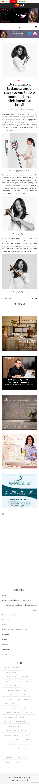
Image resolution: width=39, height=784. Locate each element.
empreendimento (11, 703)
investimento (21, 721)
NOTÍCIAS (13, 1)
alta (25, 667)
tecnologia (21, 757)
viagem (18, 762)
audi (28, 681)
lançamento (9, 726)
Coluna (4, 595)
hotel (21, 717)
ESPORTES (22, 1)
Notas (4, 640)
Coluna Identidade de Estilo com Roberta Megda (21, 607)
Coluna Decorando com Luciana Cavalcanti (17, 600)
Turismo (7, 762)
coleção (26, 694)
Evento (25, 708)
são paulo (8, 757)
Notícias (19, 81)
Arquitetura (9, 681)
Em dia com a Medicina (10, 615)
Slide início (6, 649)
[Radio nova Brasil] (19, 37)
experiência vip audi (12, 712)
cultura (7, 699)
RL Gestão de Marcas (25, 777)
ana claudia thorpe (12, 672)
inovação (8, 721)
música (25, 735)
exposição (29, 712)
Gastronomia (9, 717)
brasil (6, 694)
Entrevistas (6, 620)
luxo (22, 730)
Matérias (5, 635)
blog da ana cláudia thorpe (16, 690)
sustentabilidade (27, 753)
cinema (16, 694)
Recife (6, 748)
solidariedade (10, 753)
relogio (16, 748)
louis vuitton (10, 730)
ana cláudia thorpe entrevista (17, 676)
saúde (26, 748)
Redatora (8, 298)
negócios (17, 739)
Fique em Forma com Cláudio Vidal (14, 630)
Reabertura (23, 744)
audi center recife (11, 685)
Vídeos (4, 654)
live (19, 726)
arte (20, 681)
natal (6, 739)
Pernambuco (9, 744)
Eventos (5, 625)
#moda (6, 667)
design (17, 699)
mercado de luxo (11, 735)
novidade (28, 739)
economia (28, 699)
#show (16, 667)
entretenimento (11, 708)
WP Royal (24, 780)
